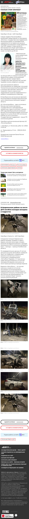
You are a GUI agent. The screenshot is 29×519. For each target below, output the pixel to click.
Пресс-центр (21, 450)
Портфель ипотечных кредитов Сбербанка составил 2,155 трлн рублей (17, 180)
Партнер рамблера (14, 511)
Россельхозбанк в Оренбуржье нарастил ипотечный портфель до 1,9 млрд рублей (16, 175)
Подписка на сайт (7, 455)
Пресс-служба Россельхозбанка (9, 31)
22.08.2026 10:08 (5, 202)
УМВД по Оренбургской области (10, 233)
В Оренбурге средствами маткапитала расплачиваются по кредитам (16, 189)
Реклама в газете (19, 462)
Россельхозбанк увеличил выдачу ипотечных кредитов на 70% (15, 184)
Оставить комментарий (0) (14, 153)
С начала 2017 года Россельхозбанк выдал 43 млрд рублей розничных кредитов (17, 194)
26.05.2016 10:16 (5, 6)
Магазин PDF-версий (7, 457)
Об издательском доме (8, 450)
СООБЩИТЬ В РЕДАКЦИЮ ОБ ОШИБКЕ (12, 467)
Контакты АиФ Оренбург (9, 460)
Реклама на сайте (7, 462)
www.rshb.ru (4, 139)
